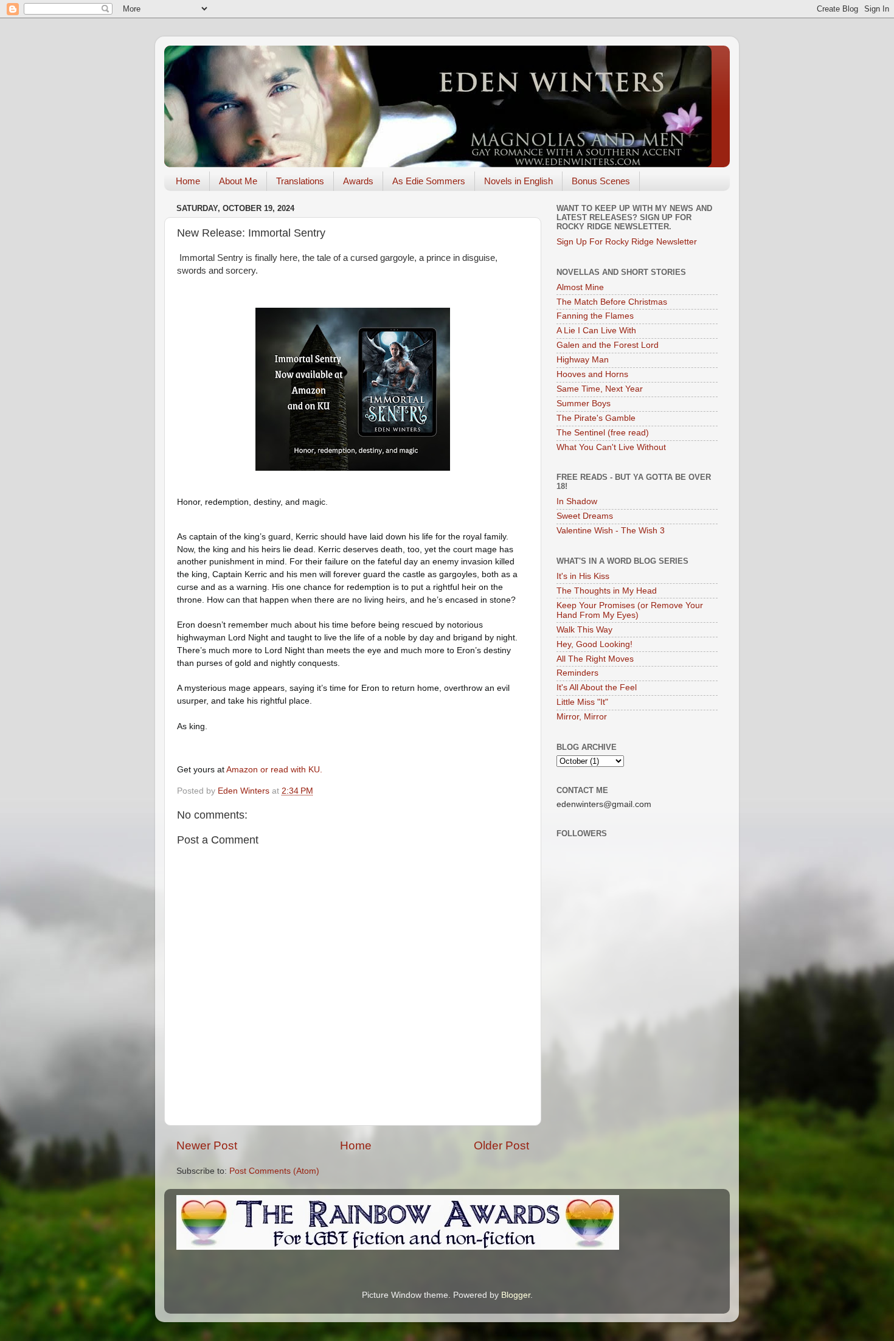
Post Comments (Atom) (274, 1171)
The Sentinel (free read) (602, 432)
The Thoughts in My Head (606, 590)
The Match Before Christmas (611, 302)
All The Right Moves (595, 659)
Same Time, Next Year (599, 388)
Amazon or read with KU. (275, 769)
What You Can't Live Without (611, 447)
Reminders (577, 672)
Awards (358, 181)
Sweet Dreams (584, 516)
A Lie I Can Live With (596, 330)
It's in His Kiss (582, 576)
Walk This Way (584, 629)
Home (188, 181)
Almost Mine (580, 287)
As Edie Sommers (428, 181)
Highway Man (582, 359)
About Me (238, 181)
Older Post (501, 1145)
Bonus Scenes (601, 181)
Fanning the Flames (595, 316)
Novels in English (518, 181)
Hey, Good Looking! (594, 644)
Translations (300, 181)
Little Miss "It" (582, 702)
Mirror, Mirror (581, 716)
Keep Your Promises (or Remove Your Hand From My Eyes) (629, 610)
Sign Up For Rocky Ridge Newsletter (626, 241)
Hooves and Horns (592, 374)
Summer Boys (583, 403)
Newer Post (206, 1145)
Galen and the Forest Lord (607, 345)
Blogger (515, 1295)
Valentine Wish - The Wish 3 (610, 530)
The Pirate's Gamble (596, 418)
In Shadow (576, 501)
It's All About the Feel (596, 687)
